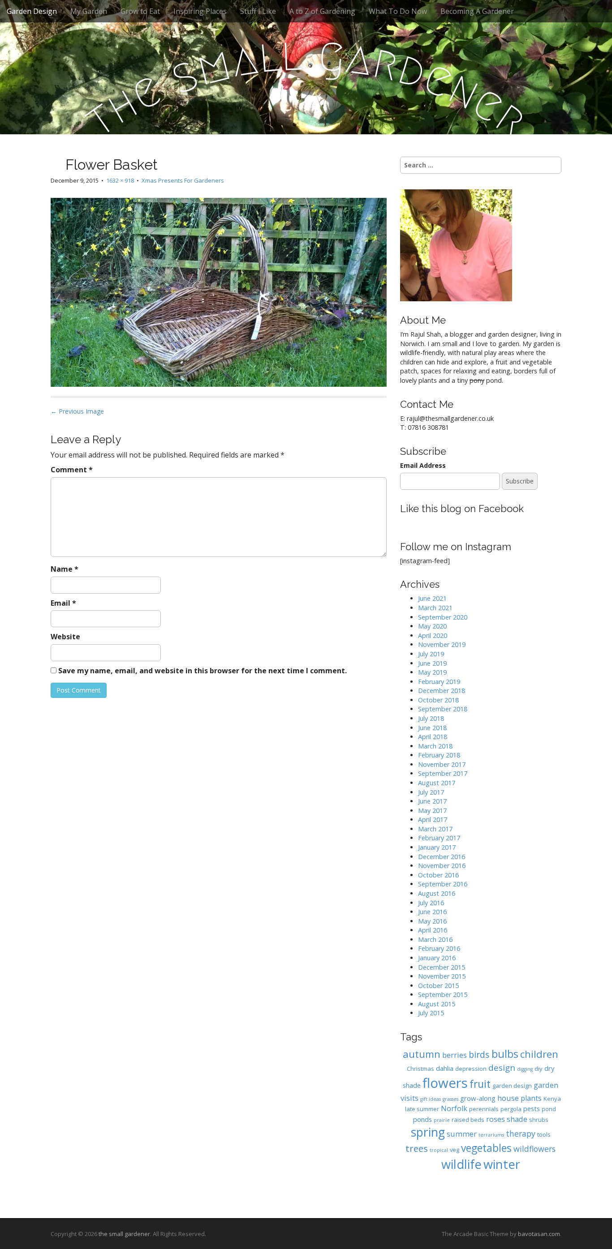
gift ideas (430, 1099)
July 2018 (431, 718)
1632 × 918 (120, 180)
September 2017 (442, 773)
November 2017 (441, 764)
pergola (510, 1109)
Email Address (423, 465)
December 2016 (441, 856)
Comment (72, 470)
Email (63, 603)
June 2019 (432, 663)
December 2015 (441, 967)
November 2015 (441, 976)
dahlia (444, 1068)
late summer (422, 1109)
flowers (445, 1083)
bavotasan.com (539, 1234)
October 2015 (438, 985)
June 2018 (432, 727)
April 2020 (432, 635)
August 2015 (436, 1004)
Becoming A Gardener (477, 11)
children (539, 1054)
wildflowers (534, 1148)
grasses (450, 1099)
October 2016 (438, 875)
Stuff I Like (258, 11)
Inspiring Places (200, 11)
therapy (520, 1133)
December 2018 (441, 690)
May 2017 (432, 810)
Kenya (552, 1099)
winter (501, 1164)
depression (471, 1069)
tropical (439, 1150)
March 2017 (435, 829)
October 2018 (438, 700)
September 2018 (442, 709)
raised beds (468, 1120)
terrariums (491, 1135)
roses (495, 1119)
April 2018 (432, 736)
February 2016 (439, 948)
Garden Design (32, 11)
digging (525, 1069)
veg (454, 1150)
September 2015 (442, 994)
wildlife (461, 1164)
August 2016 (436, 893)
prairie (442, 1120)
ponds (422, 1119)
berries (454, 1055)
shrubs (538, 1120)
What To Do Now (398, 11)
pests (531, 1108)
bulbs (504, 1054)
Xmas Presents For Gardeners (183, 180)
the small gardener (124, 1234)
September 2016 (442, 884)
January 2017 (437, 847)
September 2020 (442, 617)
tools (544, 1134)
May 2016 (432, 921)
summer (462, 1134)
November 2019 (441, 644)
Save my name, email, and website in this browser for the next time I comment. (202, 671)
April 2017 (432, 819)
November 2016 (441, 865)
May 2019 (432, 672)
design (501, 1067)
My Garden (88, 11)
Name (64, 569)
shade (517, 1119)
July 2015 (431, 1013)
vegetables (486, 1148)
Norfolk (454, 1108)
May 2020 (432, 626)
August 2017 (436, 782)
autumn (421, 1054)
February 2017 (439, 838)
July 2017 (431, 792)
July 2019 (431, 654)
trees (416, 1148)
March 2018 (435, 746)
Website (65, 637)
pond (549, 1109)
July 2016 (431, 902)
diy (538, 1069)
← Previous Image (77, 411)
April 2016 (432, 930)
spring (428, 1132)
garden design (512, 1086)
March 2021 (435, 607)
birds (479, 1054)
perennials (484, 1109)
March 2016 (435, 939)
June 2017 (432, 801)
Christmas (420, 1069)
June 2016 (432, 911)
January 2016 (437, 958)
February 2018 (439, 755)
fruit (480, 1084)
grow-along (478, 1098)
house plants (519, 1098)
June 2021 (432, 598)
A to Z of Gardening (322, 11)
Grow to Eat (140, 11)
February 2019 (439, 681)
